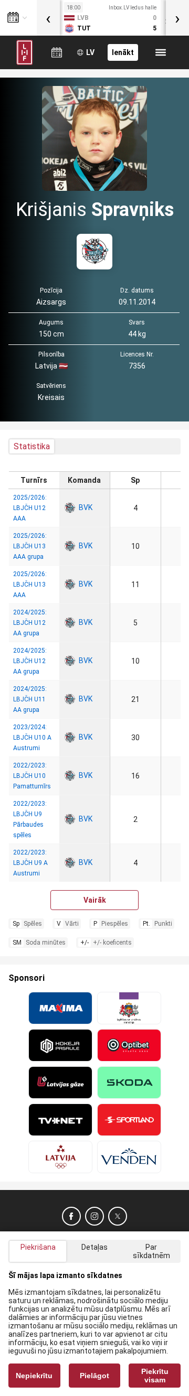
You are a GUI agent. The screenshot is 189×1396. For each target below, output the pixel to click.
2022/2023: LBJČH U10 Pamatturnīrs (32, 776)
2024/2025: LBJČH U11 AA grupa (30, 699)
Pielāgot (94, 1375)
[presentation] (48, 18)
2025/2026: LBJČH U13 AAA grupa (30, 546)
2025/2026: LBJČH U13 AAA (30, 584)
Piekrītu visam (155, 1375)
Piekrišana (38, 1247)
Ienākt (123, 52)
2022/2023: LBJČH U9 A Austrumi (30, 863)
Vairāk (94, 900)
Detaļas (94, 1247)
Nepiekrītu (34, 1375)
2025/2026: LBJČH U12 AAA (30, 508)
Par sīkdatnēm (151, 1251)
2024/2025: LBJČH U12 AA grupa (30, 623)
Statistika (32, 446)
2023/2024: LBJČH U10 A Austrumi (32, 737)
